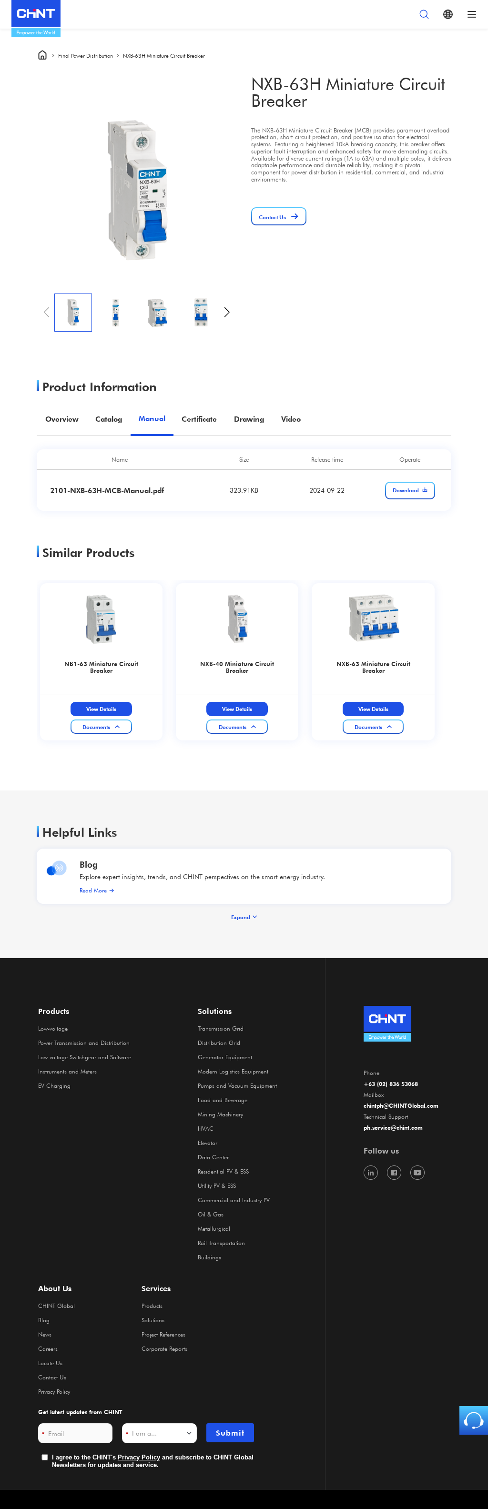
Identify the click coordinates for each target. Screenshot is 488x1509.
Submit (230, 1433)
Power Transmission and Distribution (84, 1042)
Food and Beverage (222, 1100)
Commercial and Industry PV (234, 1200)
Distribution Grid (219, 1042)
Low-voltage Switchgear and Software (84, 1057)
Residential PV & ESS (223, 1171)
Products (152, 1305)
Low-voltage (53, 1028)
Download (406, 490)
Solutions (153, 1320)
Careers (48, 1348)
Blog (89, 864)
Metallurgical (214, 1228)
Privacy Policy (54, 1391)
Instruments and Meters (67, 1071)
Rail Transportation (221, 1242)
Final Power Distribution (85, 55)
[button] (227, 312)
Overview (62, 419)
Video (291, 419)
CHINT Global (56, 1305)
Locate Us (50, 1363)
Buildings (209, 1257)
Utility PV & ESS (217, 1185)
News (44, 1334)
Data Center (213, 1157)
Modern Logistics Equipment (233, 1071)
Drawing (249, 419)
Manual (152, 418)
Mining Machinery (220, 1114)
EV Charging (54, 1085)
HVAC (206, 1128)
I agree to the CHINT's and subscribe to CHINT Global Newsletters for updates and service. (153, 1461)
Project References (163, 1334)
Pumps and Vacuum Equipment (237, 1085)
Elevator (207, 1142)
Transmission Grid (221, 1028)
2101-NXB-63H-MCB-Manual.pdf (107, 490)
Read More (93, 890)
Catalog (108, 419)
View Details (101, 708)
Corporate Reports (164, 1348)
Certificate (199, 419)
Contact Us (52, 1377)
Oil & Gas (211, 1214)
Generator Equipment (225, 1057)
